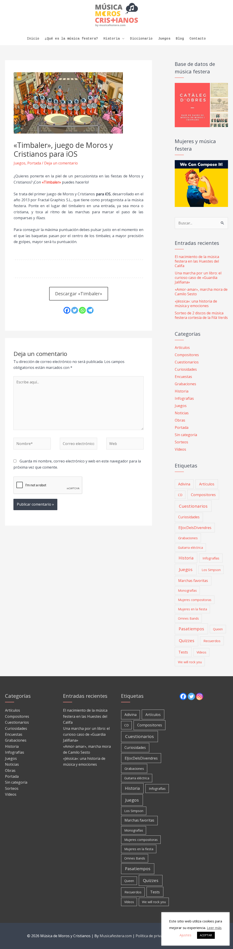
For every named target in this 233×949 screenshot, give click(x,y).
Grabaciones (185, 383)
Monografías (187, 590)
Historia (112, 38)
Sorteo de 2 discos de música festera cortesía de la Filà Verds (201, 315)
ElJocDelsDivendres (194, 527)
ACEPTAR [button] (206, 935)
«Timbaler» (51, 182)
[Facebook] (66, 310)
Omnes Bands (188, 618)
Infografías (184, 398)
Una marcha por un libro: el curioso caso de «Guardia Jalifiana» (198, 278)
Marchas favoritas (193, 580)
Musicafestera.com (116, 935)
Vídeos (180, 449)
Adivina (184, 484)
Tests (183, 652)
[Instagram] (199, 696)
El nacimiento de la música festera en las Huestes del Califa (197, 261)
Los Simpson (211, 570)
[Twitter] (74, 310)
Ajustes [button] (185, 935)
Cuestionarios (187, 362)
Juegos (164, 38)
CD (180, 495)
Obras (180, 420)
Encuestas (183, 376)
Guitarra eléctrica (190, 547)
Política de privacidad (153, 935)
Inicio (33, 38)
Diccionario (141, 38)
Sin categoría (186, 434)
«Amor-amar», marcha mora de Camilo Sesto (201, 291)
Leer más (214, 927)
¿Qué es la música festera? (71, 38)
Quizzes (186, 640)
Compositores (187, 354)
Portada (34, 163)
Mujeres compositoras (194, 600)
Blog (180, 38)
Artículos (182, 347)
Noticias (182, 412)
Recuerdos (211, 640)
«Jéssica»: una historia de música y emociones (196, 303)
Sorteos (181, 442)
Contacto (198, 38)
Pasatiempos (191, 628)
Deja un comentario (61, 163)
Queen (218, 629)
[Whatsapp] (82, 310)
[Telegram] (90, 310)
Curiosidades (186, 369)
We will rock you (190, 662)
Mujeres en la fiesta (192, 609)
